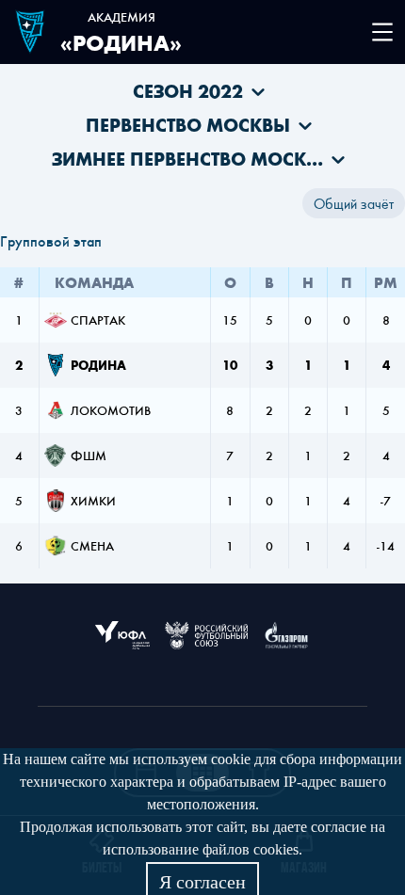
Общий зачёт (354, 203)
